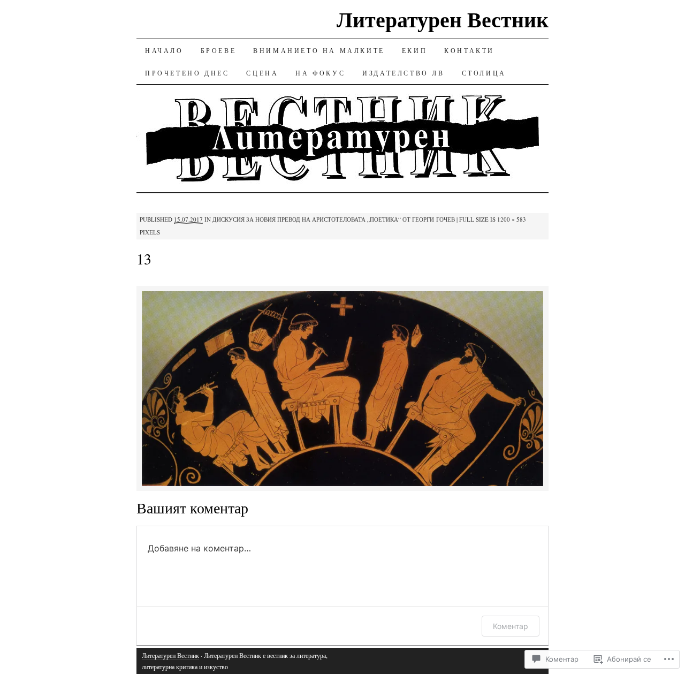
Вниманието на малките (319, 50)
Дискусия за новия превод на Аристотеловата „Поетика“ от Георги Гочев (333, 219)
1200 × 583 (511, 219)
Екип (414, 50)
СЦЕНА (262, 73)
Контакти (469, 50)
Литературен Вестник (443, 19)
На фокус (320, 73)
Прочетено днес (187, 73)
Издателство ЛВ (403, 73)
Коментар (510, 626)
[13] (342, 484)
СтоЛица (484, 73)
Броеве (219, 50)
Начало (164, 50)
